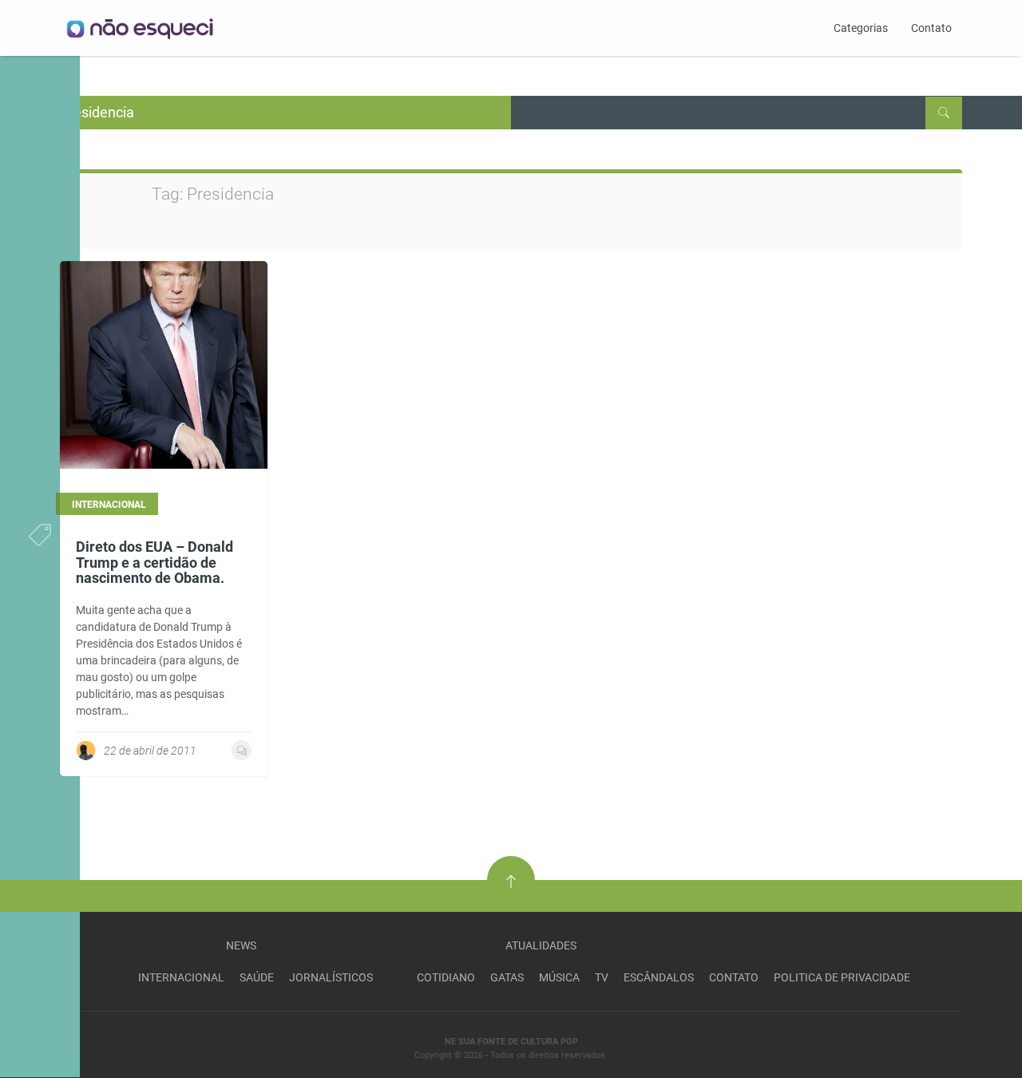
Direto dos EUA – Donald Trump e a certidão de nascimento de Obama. (154, 562)
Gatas (507, 977)
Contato (931, 28)
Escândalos (659, 977)
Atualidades (540, 945)
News (241, 945)
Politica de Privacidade (842, 977)
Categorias (861, 28)
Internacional (181, 977)
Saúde (257, 977)
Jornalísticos (331, 977)
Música (559, 977)
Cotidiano (446, 977)
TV (601, 977)
